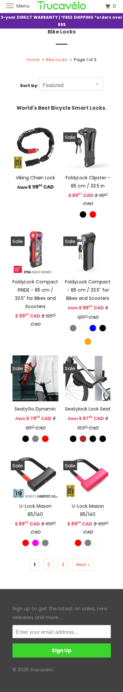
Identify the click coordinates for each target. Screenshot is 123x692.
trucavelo (41, 669)
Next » (83, 564)
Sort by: (29, 85)
